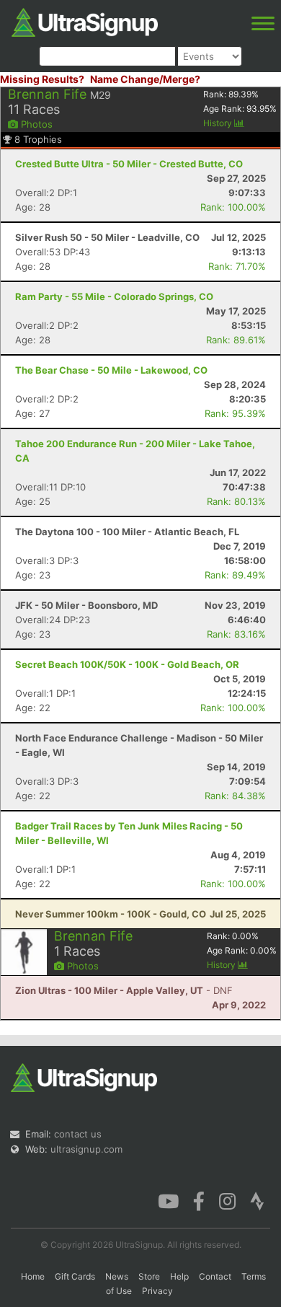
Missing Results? (42, 79)
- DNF (124, 990)
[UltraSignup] (85, 21)
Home (33, 1276)
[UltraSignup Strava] (257, 1200)
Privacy (157, 1290)
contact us (78, 1134)
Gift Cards (75, 1276)
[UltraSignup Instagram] (227, 1200)
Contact (215, 1276)
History (218, 123)
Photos (35, 124)
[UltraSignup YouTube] (168, 1200)
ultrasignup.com (86, 1149)
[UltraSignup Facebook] (198, 1200)
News (116, 1276)
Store (149, 1276)
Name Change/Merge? (145, 79)
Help (179, 1276)
